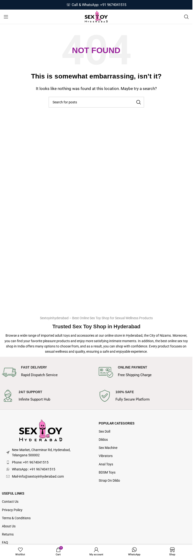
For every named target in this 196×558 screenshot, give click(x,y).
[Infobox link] (48, 372)
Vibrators (106, 456)
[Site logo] (96, 16)
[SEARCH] (138, 102)
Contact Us (10, 501)
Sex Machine (108, 448)
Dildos (103, 439)
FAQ (5, 542)
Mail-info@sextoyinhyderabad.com (38, 476)
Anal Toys (106, 464)
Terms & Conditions (16, 518)
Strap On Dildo (109, 480)
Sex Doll (104, 431)
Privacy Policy (12, 510)
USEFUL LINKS (13, 493)
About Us (9, 526)
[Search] (186, 17)
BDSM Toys (107, 472)
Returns (8, 534)
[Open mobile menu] (6, 17)
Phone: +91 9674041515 (30, 462)
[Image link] (40, 430)
